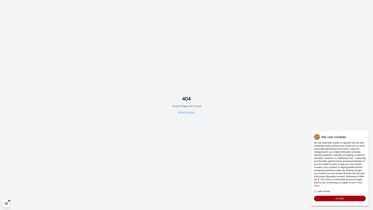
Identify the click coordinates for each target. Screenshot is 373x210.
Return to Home (186, 112)
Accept (340, 198)
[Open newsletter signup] (6, 204)
